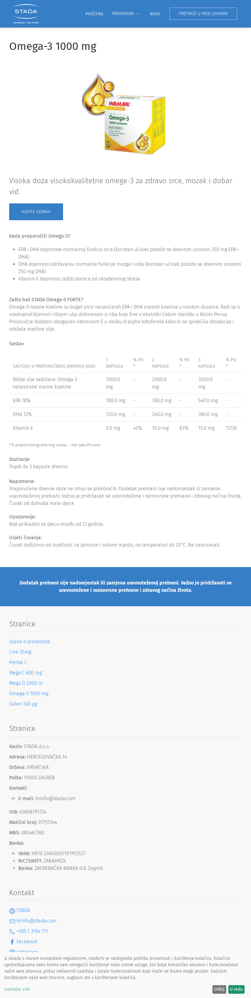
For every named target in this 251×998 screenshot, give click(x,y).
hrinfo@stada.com (36, 921)
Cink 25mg (20, 652)
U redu (236, 989)
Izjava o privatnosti (29, 641)
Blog (155, 14)
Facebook (26, 941)
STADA (22, 910)
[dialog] (125, 975)
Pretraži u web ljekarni (203, 13)
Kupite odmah (36, 211)
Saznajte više (17, 989)
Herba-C (18, 662)
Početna (94, 14)
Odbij (219, 989)
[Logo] (26, 14)
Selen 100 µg (23, 704)
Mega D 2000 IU (26, 683)
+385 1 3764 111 (31, 931)
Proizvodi (123, 13)
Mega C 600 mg (25, 673)
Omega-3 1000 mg (28, 693)
